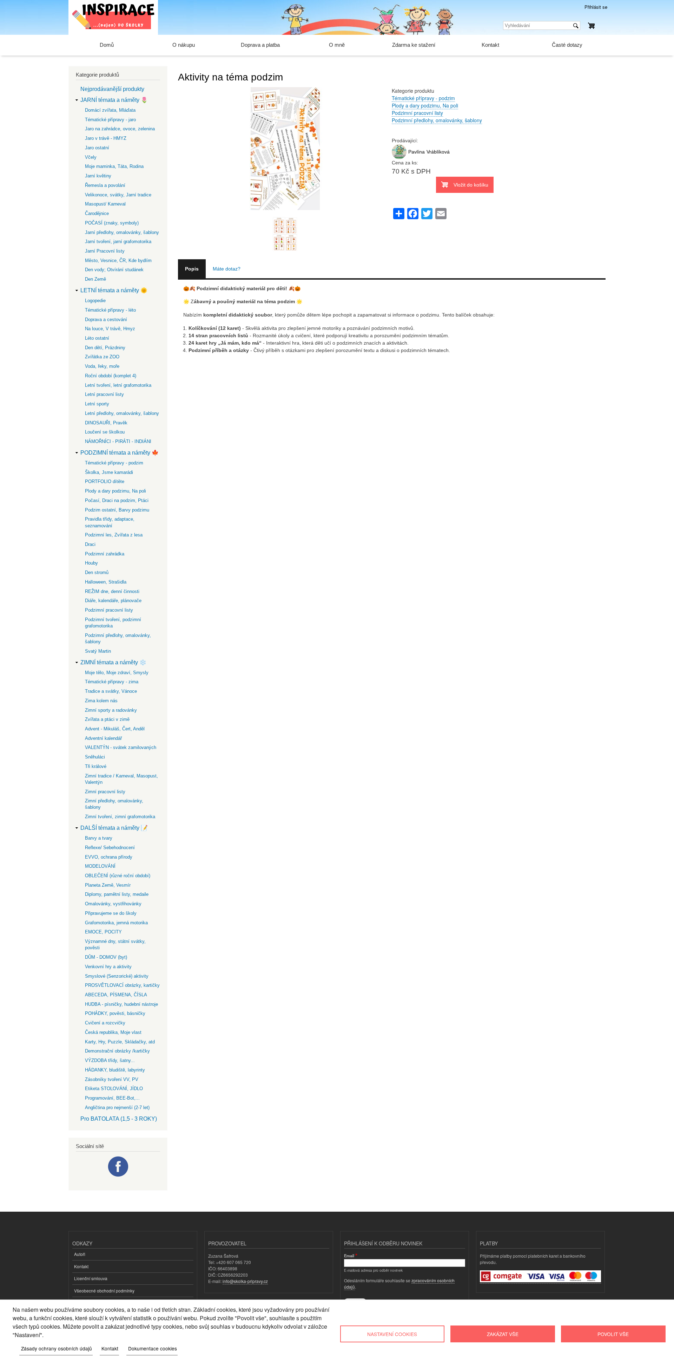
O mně (337, 45)
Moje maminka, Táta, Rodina (114, 166)
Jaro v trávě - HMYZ (105, 138)
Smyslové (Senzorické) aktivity (116, 976)
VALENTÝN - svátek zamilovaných (120, 747)
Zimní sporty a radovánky (111, 710)
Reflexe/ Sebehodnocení (110, 847)
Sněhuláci (95, 757)
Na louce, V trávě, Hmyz (110, 328)
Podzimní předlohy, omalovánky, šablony (437, 120)
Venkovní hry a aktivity (108, 966)
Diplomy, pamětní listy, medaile (116, 894)
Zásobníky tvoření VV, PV (111, 1079)
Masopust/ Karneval (105, 204)
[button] (285, 213)
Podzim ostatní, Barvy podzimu (117, 510)
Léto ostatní (97, 338)
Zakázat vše (502, 1333)
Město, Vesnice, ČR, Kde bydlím (118, 260)
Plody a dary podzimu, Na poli (425, 105)
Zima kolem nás (101, 700)
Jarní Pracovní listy (105, 251)
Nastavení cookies (392, 1333)
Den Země (95, 279)
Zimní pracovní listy (105, 791)
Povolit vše (613, 1333)
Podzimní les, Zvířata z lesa (114, 535)
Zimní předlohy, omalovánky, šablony (114, 804)
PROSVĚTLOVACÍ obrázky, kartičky (122, 985)
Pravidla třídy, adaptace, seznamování (109, 522)
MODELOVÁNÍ (100, 866)
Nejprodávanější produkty (112, 89)
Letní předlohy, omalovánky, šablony (122, 413)
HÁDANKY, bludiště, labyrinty (115, 1070)
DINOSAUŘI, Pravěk (106, 422)
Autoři (79, 1254)
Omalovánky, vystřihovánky (113, 903)
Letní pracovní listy (104, 394)
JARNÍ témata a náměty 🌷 (114, 100)
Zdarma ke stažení (413, 45)
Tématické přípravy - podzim (423, 98)
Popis (192, 269)
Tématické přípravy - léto (110, 310)
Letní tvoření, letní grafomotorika (118, 385)
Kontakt (490, 45)
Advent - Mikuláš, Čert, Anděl (115, 728)
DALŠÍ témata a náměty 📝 (114, 828)
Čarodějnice (97, 213)
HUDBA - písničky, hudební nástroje (121, 1004)
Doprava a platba (260, 45)
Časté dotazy (567, 45)
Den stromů (96, 572)
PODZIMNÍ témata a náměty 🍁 (119, 453)
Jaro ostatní (97, 147)
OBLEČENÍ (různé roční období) (117, 875)
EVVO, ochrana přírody (108, 857)
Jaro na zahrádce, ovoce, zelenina (120, 128)
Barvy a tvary (98, 838)
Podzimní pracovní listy (417, 112)
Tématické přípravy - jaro (110, 119)
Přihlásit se (595, 7)
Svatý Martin (98, 651)
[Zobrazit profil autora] (399, 157)
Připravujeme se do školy (111, 913)
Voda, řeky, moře (102, 366)
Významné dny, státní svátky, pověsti (115, 944)
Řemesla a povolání (105, 185)
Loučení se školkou (105, 432)
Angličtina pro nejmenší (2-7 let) (117, 1107)
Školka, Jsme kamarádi (109, 472)
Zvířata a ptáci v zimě (107, 719)
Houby (91, 563)
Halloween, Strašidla (105, 582)
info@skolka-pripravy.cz (245, 1281)
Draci (90, 544)
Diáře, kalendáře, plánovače (113, 600)
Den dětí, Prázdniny (105, 347)
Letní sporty (97, 403)
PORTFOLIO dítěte (104, 481)
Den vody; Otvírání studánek (114, 269)
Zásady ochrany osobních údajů (56, 1348)
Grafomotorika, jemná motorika (116, 922)
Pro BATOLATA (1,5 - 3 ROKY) (118, 1119)
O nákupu (183, 45)
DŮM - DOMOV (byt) (106, 957)
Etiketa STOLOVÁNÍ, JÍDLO (114, 1088)
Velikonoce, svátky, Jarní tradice (118, 194)
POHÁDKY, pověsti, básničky (115, 1013)
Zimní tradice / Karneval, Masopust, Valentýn (121, 779)
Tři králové (95, 766)
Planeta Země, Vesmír (108, 885)
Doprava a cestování (106, 319)
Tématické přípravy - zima (111, 681)
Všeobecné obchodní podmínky (104, 1291)
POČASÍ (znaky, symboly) (112, 223)
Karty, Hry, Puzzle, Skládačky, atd (120, 1041)
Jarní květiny (98, 175)
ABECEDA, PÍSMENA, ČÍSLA (116, 994)
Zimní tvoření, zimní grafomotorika (120, 816)
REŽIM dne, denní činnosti (112, 591)
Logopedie (95, 300)
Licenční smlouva (90, 1278)
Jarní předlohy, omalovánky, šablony (122, 232)
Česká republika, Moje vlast (113, 1032)
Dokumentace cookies (152, 1348)
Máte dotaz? (226, 269)
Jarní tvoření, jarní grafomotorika (118, 241)
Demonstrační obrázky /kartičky (117, 1051)
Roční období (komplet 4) (110, 375)
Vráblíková (438, 152)
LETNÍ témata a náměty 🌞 (113, 290)
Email (349, 1255)
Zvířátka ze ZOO (102, 356)
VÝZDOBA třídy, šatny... (110, 1060)
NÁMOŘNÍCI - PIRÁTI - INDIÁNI (118, 441)
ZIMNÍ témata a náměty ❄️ (113, 662)
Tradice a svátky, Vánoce (111, 691)
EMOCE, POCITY (103, 931)
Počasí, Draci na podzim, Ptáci (116, 500)
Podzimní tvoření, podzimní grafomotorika (113, 622)
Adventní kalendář (103, 738)
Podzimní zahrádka (104, 553)
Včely (91, 157)
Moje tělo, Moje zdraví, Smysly (116, 672)
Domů (107, 45)
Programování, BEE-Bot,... (112, 1098)
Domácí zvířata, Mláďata (110, 110)
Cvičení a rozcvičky (105, 1022)
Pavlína (416, 152)
